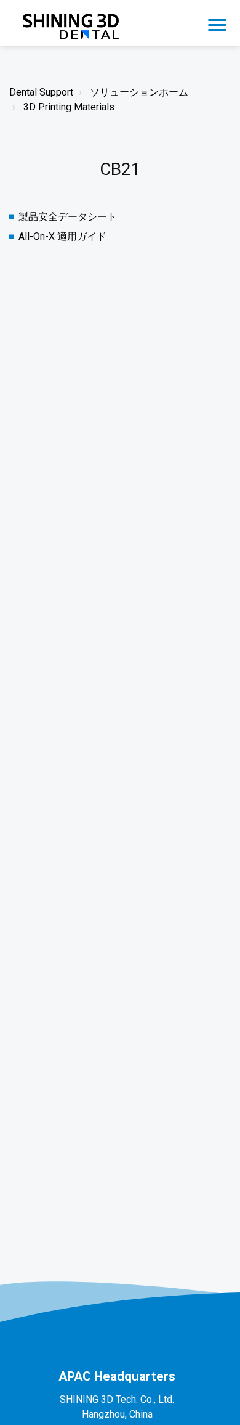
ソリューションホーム (139, 92)
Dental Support (41, 92)
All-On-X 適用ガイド (62, 236)
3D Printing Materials (68, 107)
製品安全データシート (67, 217)
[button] (217, 23)
